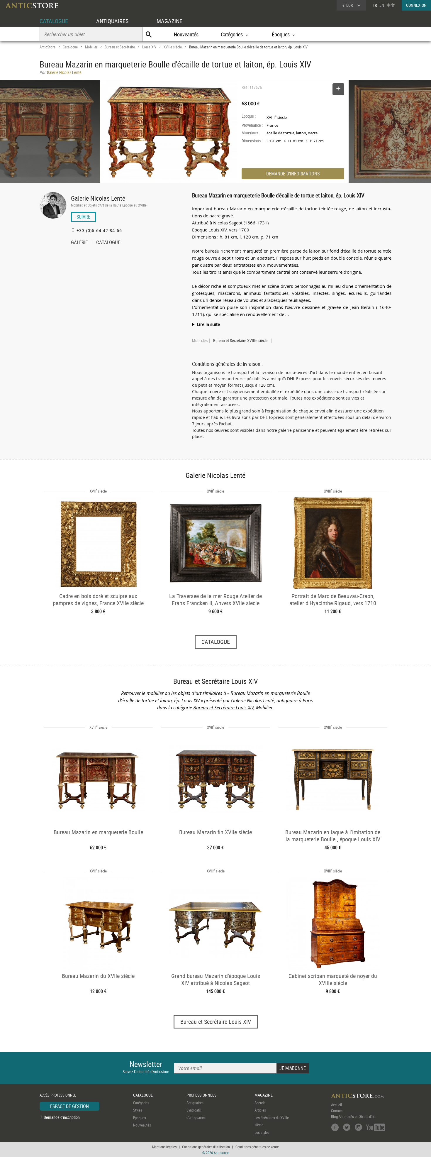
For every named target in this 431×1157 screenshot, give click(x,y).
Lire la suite (208, 324)
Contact (337, 1110)
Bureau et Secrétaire (120, 47)
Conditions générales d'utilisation (206, 1146)
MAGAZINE (169, 21)
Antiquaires (194, 1102)
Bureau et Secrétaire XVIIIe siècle (240, 341)
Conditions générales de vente (257, 1146)
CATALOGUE (54, 21)
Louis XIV (149, 47)
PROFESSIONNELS (201, 1095)
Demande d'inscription (62, 1117)
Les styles (261, 1132)
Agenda (259, 1102)
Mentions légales (164, 1146)
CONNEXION (416, 5)
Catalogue (70, 47)
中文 (391, 5)
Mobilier (91, 47)
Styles (137, 1110)
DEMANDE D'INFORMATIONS (293, 173)
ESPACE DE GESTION (69, 1106)
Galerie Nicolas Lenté (98, 198)
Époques (139, 1117)
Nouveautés (186, 34)
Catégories (141, 1102)
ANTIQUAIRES (112, 21)
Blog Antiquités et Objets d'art (353, 1116)
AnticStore (47, 47)
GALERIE (79, 243)
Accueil (336, 1104)
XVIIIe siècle (173, 47)
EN (381, 5)
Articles (260, 1110)
